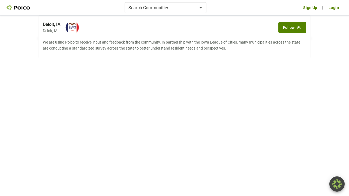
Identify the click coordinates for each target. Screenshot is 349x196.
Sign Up (310, 7)
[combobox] (161, 7)
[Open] (200, 7)
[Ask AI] (337, 184)
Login (334, 7)
